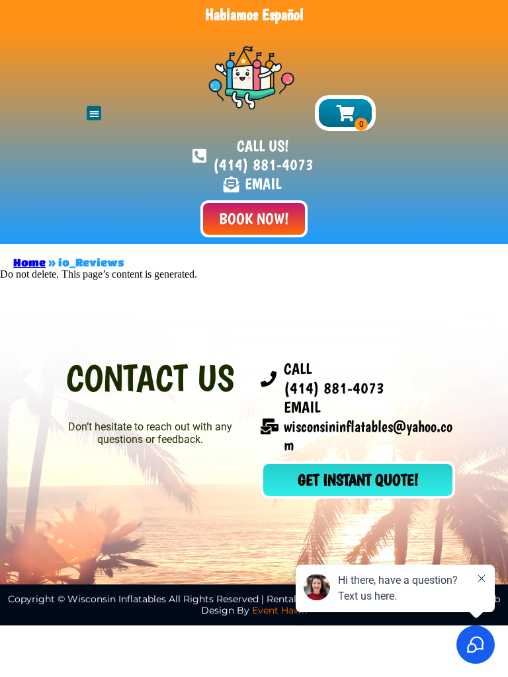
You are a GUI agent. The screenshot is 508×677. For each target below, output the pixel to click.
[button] (94, 113)
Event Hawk (279, 610)
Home (29, 262)
